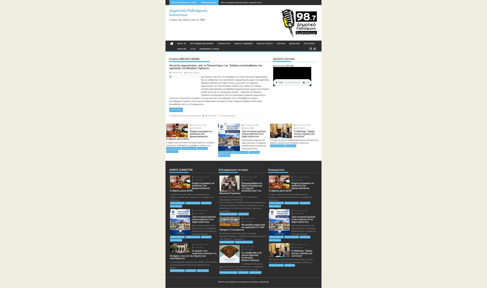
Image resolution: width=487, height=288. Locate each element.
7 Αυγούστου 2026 (201, 244)
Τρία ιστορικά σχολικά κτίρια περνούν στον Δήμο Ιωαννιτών (248, 2)
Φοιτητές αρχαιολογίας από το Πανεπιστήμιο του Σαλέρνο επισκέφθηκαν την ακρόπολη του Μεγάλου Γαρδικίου (215, 67)
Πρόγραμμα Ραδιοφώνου (202, 43)
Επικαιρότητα (224, 43)
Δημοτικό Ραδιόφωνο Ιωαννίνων (188, 12)
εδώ (292, 65)
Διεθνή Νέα (294, 43)
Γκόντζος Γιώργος (192, 73)
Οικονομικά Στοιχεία (209, 49)
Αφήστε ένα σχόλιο (229, 116)
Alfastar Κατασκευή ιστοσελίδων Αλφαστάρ (249, 282)
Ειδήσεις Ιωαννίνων (243, 43)
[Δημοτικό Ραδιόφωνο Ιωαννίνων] (171, 43)
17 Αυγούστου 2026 (251, 125)
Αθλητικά (181, 49)
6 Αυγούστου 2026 (250, 177)
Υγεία (192, 49)
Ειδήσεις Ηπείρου (265, 43)
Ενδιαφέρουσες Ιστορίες (180, 116)
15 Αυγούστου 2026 (303, 125)
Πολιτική (281, 43)
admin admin (196, 128)
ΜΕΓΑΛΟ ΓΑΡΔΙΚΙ (211, 116)
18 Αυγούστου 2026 (199, 125)
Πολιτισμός (309, 43)
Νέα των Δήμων (172, 151)
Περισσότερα (176, 110)
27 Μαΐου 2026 (248, 218)
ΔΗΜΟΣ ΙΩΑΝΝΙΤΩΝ (173, 148)
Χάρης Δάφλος (248, 128)
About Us (181, 43)
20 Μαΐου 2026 (248, 246)
